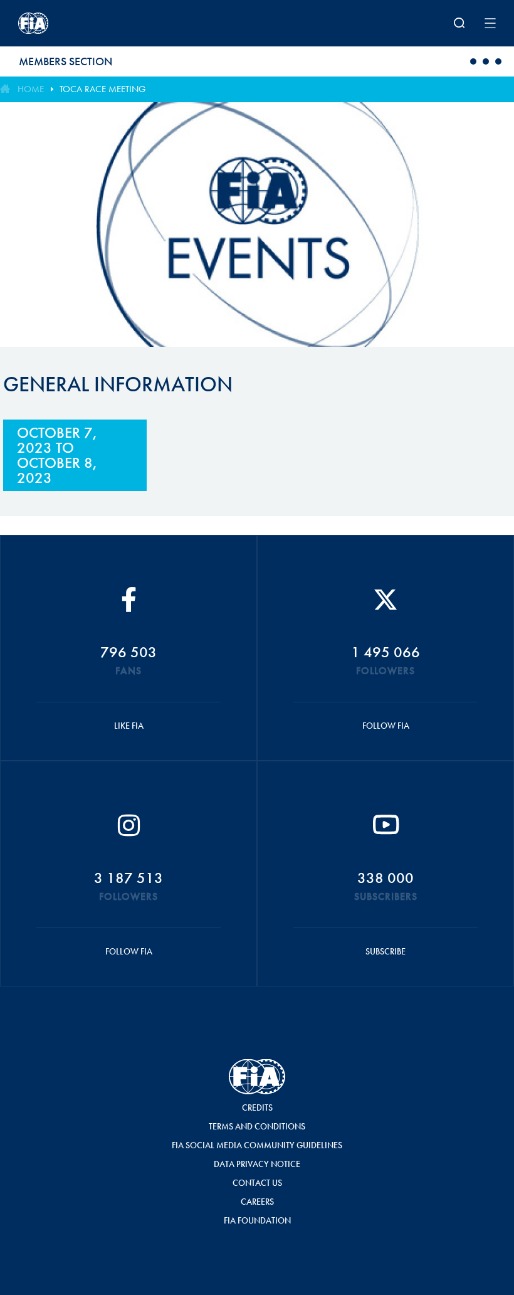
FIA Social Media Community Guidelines (257, 1145)
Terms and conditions (257, 1126)
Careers (257, 1201)
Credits (257, 1107)
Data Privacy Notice (257, 1164)
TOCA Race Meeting (102, 89)
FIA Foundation (257, 1220)
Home (31, 89)
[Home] (105, 23)
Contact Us (257, 1182)
